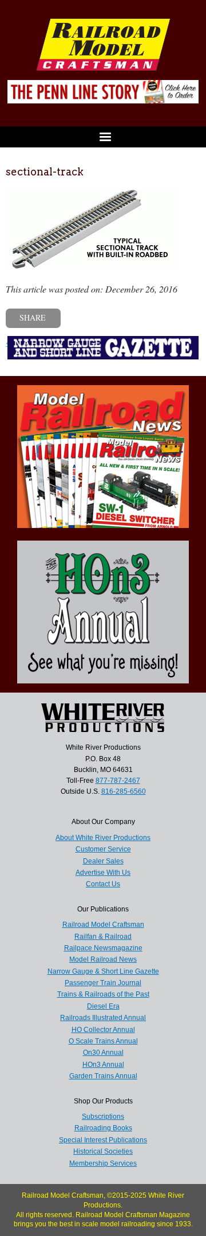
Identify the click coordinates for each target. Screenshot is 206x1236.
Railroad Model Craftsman (103, 925)
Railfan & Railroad (103, 937)
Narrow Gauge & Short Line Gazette (103, 971)
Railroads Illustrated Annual (103, 1018)
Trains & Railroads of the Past (103, 994)
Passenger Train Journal (103, 983)
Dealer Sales (103, 861)
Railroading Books (103, 1128)
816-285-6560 (123, 791)
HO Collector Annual (103, 1030)
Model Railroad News (103, 959)
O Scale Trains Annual (103, 1041)
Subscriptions (103, 1117)
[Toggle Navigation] (103, 136)
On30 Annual (103, 1053)
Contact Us (103, 884)
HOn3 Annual (103, 1065)
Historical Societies (103, 1151)
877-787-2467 (118, 781)
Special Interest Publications (103, 1140)
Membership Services (103, 1163)
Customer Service (103, 849)
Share (32, 317)
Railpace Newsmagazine (103, 948)
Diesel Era (103, 1006)
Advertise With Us (103, 873)
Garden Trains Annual (103, 1076)
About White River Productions (103, 838)
